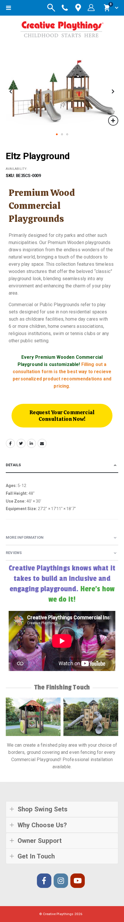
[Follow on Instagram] (61, 880)
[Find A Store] (78, 8)
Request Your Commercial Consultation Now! (62, 415)
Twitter (21, 443)
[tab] (62, 465)
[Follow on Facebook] (44, 880)
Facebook (10, 443)
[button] (113, 121)
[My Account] (91, 8)
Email (42, 443)
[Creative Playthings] (62, 28)
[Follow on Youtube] (77, 880)
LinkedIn (31, 443)
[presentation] (10, 716)
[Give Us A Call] (64, 7)
